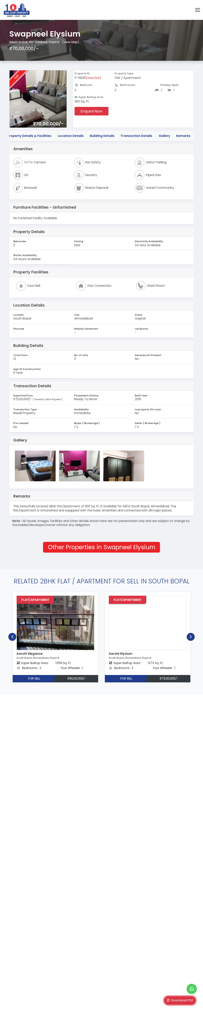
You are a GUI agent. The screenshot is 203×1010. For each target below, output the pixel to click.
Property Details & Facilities (29, 136)
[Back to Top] (192, 1001)
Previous (12, 637)
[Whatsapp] (192, 989)
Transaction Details (136, 136)
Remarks (183, 136)
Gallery (164, 136)
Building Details (102, 136)
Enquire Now (91, 111)
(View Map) (70, 42)
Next (191, 637)
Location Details (71, 136)
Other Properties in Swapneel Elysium (101, 547)
